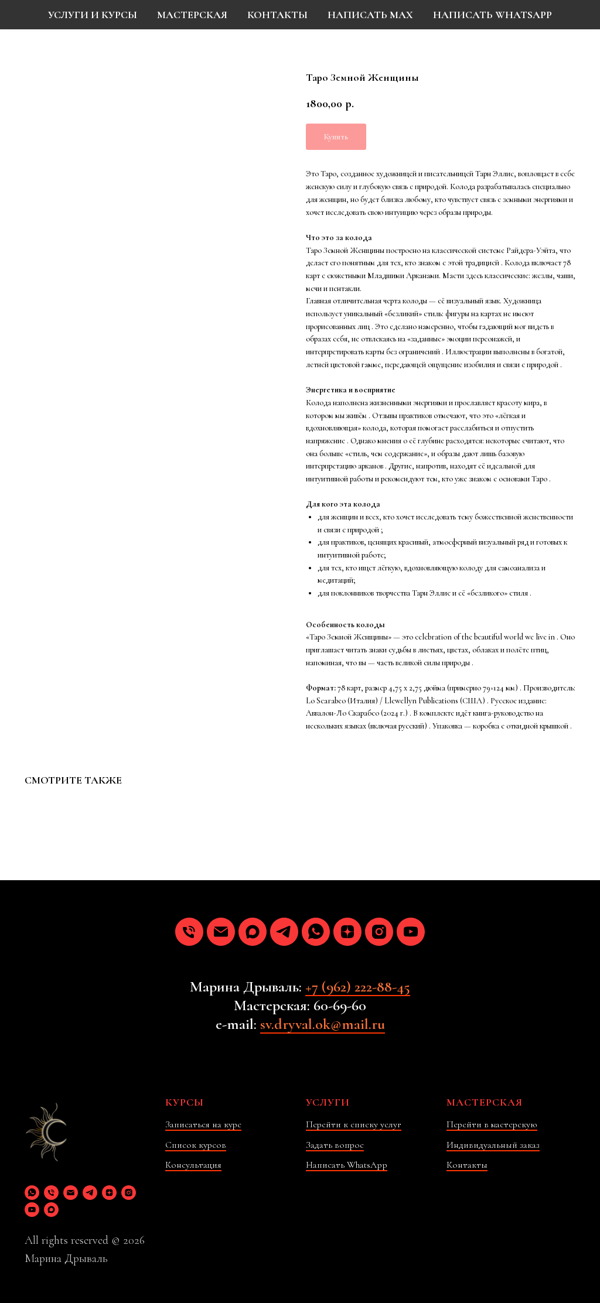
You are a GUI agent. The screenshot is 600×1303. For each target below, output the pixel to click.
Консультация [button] (193, 1165)
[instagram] (379, 932)
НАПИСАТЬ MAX (370, 14)
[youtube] (411, 932)
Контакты (467, 1165)
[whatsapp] (316, 932)
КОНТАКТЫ (277, 14)
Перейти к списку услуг (353, 1124)
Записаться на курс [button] (203, 1124)
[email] (221, 932)
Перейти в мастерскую (491, 1124)
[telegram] (284, 932)
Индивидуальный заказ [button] (493, 1145)
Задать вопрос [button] (335, 1145)
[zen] (347, 932)
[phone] (189, 932)
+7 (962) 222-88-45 (357, 986)
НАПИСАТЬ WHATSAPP (492, 14)
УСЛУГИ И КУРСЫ (92, 14)
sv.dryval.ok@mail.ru (322, 1024)
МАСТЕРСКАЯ (192, 14)
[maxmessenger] (252, 932)
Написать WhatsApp (346, 1165)
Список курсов (195, 1145)
